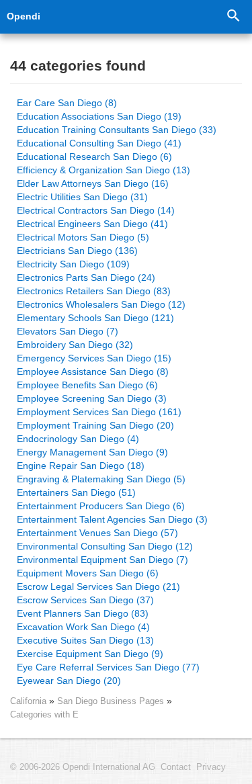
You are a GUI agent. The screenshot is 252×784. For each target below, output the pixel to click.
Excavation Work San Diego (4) (83, 626)
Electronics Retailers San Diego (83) (94, 291)
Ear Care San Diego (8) (67, 102)
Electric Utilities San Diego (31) (82, 196)
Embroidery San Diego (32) (75, 344)
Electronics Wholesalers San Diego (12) (101, 304)
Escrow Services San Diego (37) (85, 600)
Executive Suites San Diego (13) (85, 640)
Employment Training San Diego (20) (95, 425)
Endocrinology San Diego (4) (78, 438)
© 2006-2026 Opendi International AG (82, 767)
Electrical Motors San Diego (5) (83, 237)
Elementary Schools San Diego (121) (95, 317)
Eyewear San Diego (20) (69, 680)
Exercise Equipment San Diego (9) (90, 653)
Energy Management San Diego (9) (92, 452)
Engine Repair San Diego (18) (80, 465)
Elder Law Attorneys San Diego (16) (93, 183)
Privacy (211, 767)
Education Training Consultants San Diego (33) (116, 129)
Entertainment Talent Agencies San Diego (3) (112, 519)
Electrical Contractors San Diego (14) (96, 210)
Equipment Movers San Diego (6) (88, 573)
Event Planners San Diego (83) (83, 613)
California (28, 701)
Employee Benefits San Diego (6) (87, 385)
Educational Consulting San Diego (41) (99, 143)
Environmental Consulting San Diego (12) (105, 546)
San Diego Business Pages (112, 701)
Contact (176, 767)
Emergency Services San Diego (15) (94, 358)
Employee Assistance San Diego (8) (93, 371)
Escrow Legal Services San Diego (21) (98, 586)
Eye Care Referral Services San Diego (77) (108, 667)
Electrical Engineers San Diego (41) (92, 223)
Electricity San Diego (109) (73, 264)
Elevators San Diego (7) (67, 331)
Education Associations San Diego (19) (99, 116)
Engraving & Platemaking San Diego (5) (101, 479)
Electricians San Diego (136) (77, 250)
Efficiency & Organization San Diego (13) (103, 170)
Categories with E (44, 714)
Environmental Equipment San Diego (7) (102, 559)
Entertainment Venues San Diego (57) (97, 532)
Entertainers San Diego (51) (76, 492)
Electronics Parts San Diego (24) (86, 277)
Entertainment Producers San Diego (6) (101, 505)
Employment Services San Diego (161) (99, 411)
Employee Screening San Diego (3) (92, 398)
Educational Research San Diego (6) (94, 156)
